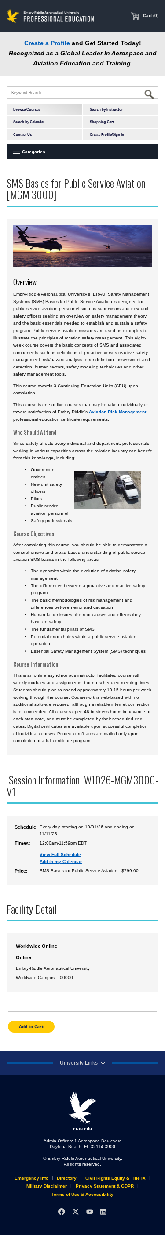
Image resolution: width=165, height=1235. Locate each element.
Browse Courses (26, 109)
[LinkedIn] (103, 1212)
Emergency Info (31, 1178)
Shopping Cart (102, 121)
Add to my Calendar (61, 861)
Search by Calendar (28, 121)
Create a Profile (47, 43)
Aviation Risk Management (117, 411)
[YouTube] (89, 1212)
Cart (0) (150, 15)
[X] (75, 1212)
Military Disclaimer (46, 1186)
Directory (67, 1178)
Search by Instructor (106, 109)
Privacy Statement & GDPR (105, 1186)
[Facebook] (61, 1212)
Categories (33, 151)
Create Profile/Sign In (107, 134)
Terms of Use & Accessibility (82, 1194)
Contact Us (22, 134)
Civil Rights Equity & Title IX (115, 1178)
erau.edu (82, 1128)
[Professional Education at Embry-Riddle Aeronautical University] (51, 15)
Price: (21, 871)
